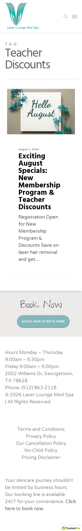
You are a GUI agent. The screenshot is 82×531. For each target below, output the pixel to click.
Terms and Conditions (41, 429)
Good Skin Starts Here (43, 321)
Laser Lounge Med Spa (31, 94)
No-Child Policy (40, 450)
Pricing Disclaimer (41, 457)
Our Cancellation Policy (41, 443)
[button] (74, 16)
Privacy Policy (41, 436)
